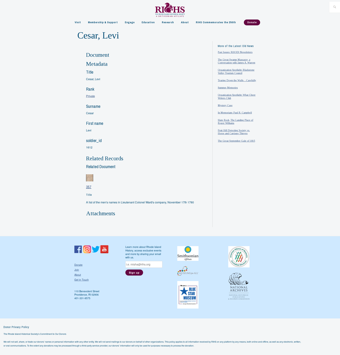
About (185, 22)
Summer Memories (228, 87)
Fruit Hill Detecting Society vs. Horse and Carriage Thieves (234, 132)
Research (168, 22)
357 (88, 186)
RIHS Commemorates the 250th (216, 22)
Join (76, 269)
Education (148, 22)
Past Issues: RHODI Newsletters (235, 52)
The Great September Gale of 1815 (236, 140)
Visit (78, 22)
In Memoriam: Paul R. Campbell (235, 112)
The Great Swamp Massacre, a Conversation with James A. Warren (236, 61)
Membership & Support (103, 22)
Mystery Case (225, 105)
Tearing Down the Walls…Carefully (237, 80)
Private (90, 96)
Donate (252, 22)
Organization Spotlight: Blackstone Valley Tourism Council (236, 71)
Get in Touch (81, 279)
